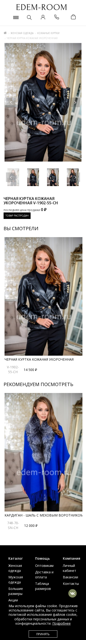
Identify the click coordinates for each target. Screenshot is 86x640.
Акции (13, 600)
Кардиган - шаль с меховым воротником (44, 515)
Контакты (71, 583)
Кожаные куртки (48, 33)
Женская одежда (22, 33)
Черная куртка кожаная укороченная (39, 359)
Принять (43, 634)
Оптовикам (44, 565)
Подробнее (61, 623)
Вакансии (70, 577)
